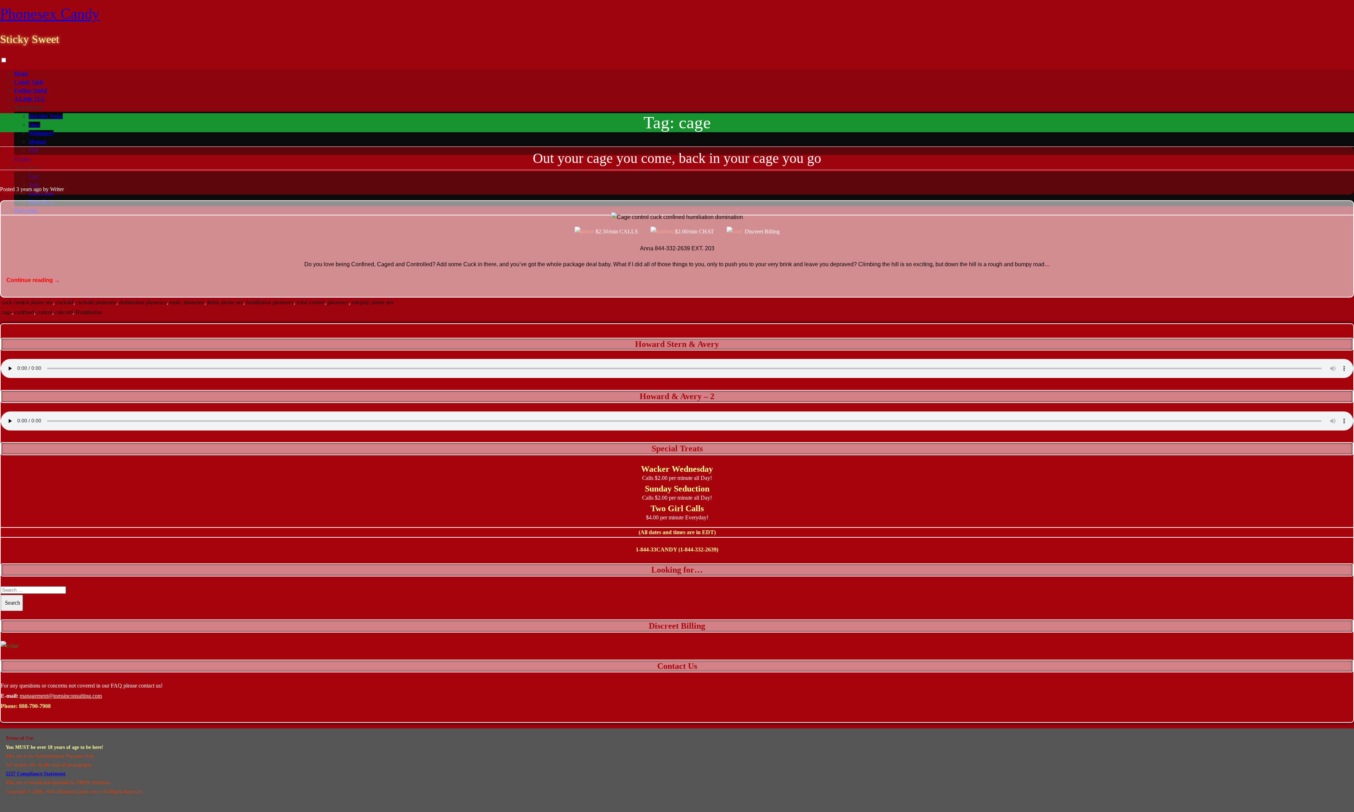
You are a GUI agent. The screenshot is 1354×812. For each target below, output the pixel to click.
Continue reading (33, 280)
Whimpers (41, 133)
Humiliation (88, 312)
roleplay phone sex (373, 302)
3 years (24, 189)
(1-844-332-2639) (698, 549)
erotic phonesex (187, 302)
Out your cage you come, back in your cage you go (677, 158)
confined (24, 312)
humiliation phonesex (270, 302)
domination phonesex (143, 302)
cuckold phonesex (96, 302)
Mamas (37, 142)
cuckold (64, 302)
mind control (311, 302)
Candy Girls (28, 82)
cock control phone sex (27, 302)
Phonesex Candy (49, 14)
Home (21, 74)
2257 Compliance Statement (36, 773)
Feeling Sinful (30, 90)
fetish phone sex (225, 302)
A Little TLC (29, 99)
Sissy (34, 125)
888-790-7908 (35, 706)
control (44, 312)
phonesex (338, 302)
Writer (57, 189)
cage (6, 312)
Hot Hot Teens (46, 116)
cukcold (64, 312)
